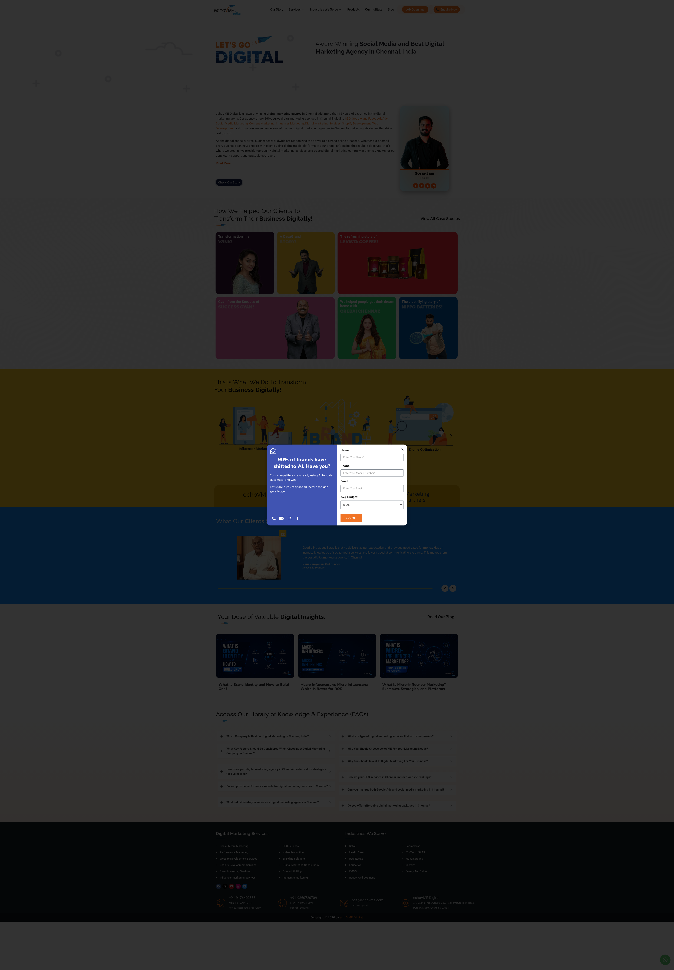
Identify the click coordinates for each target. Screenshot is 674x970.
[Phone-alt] (273, 518)
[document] (337, 485)
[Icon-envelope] (281, 518)
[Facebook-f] (297, 518)
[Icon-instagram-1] (289, 518)
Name (345, 450)
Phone (345, 466)
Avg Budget (349, 497)
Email (344, 481)
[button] (402, 449)
